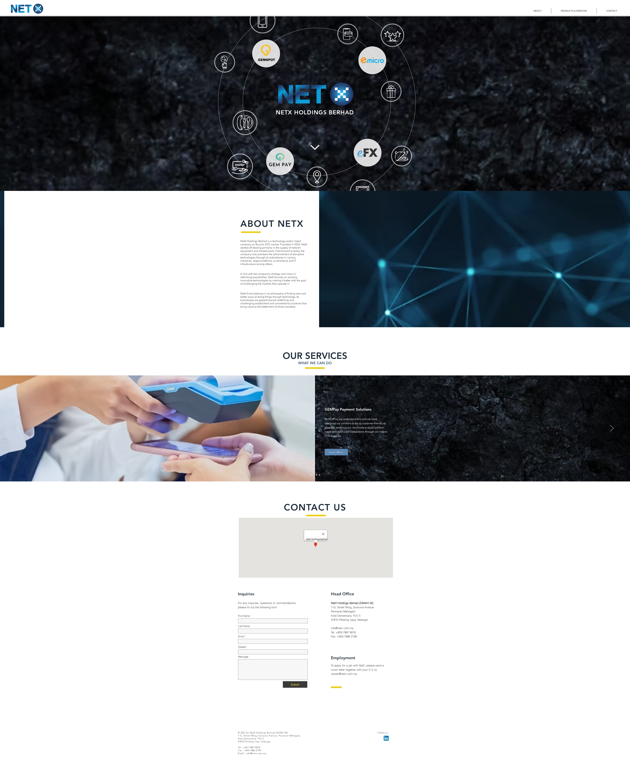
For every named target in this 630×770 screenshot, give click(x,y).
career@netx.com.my (344, 673)
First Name (244, 616)
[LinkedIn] (386, 738)
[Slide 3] (319, 474)
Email (241, 636)
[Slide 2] (316, 474)
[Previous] (18, 428)
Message (243, 656)
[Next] (612, 428)
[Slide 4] (313, 474)
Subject (242, 647)
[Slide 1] (310, 474)
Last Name (244, 626)
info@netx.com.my (342, 628)
